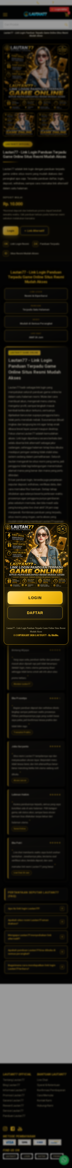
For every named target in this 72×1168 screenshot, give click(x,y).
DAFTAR (35, 613)
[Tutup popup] (62, 528)
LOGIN (35, 598)
